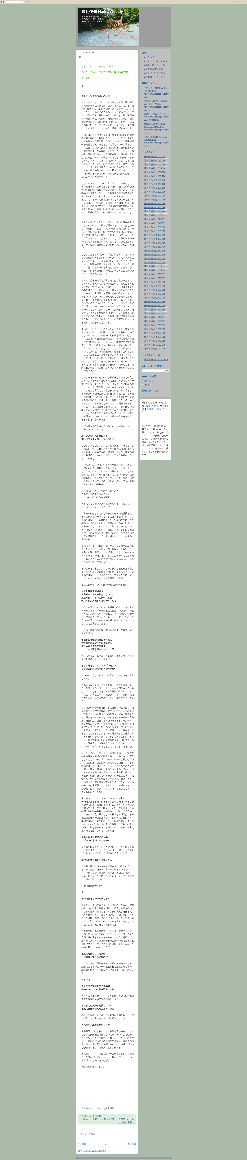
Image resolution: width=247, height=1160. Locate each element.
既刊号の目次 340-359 (154, 223)
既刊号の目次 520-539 (154, 258)
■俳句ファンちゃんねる (155, 73)
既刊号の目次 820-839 (154, 317)
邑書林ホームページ (91, 1108)
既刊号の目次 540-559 (154, 262)
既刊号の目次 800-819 (154, 313)
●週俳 (147, 385)
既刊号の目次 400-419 (154, 235)
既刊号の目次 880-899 (154, 329)
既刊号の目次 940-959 (154, 341)
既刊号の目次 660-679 (154, 286)
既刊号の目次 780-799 (154, 309)
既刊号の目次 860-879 (154, 325)
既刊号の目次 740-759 (154, 301)
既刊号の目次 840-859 (154, 321)
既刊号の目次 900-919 (154, 333)
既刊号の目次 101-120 (154, 176)
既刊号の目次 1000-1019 (156, 359)
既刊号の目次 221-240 (154, 200)
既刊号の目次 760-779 (154, 305)
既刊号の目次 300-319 (154, 215)
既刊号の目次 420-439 (154, 239)
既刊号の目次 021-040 (154, 160)
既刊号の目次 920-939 (154, 337)
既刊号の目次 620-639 (154, 278)
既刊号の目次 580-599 (154, 270)
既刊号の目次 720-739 (154, 298)
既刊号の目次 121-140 (154, 180)
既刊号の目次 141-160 (154, 184)
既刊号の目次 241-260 (154, 203)
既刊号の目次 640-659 (154, 282)
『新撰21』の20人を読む (103, 1119)
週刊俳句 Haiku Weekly (102, 11)
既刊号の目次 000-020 (154, 156)
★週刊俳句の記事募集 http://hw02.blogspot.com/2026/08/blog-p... (156, 117)
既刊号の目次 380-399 (154, 231)
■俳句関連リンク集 (153, 69)
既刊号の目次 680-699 (154, 290)
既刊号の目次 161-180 (154, 188)
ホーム (107, 1144)
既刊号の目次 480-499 (154, 250)
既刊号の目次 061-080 (154, 168)
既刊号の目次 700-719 (154, 294)
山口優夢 (122, 1122)
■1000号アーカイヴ (153, 77)
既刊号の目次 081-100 (154, 172)
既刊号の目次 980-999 (154, 349)
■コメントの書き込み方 (155, 61)
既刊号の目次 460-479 (154, 247)
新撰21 (131, 1122)
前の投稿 (132, 1144)
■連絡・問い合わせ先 (154, 65)
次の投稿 (82, 1144)
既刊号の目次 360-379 (154, 227)
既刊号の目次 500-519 (154, 254)
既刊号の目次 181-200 (154, 192)
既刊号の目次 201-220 (154, 196)
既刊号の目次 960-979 (154, 345)
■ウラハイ (149, 57)
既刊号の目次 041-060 (154, 164)
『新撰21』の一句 (125, 1119)
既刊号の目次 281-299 (154, 211)
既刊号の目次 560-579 (154, 266)
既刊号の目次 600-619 (154, 274)
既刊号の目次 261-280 (154, 207)
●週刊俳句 (149, 381)
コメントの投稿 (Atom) (94, 1150)
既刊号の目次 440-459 (154, 243)
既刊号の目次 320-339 (154, 219)
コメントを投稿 (88, 1134)
